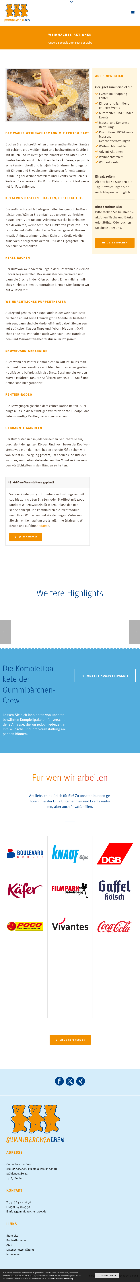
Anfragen (42, 525)
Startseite (12, 1235)
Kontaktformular (16, 1240)
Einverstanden (108, 1275)
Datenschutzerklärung (20, 1249)
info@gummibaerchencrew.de (27, 1211)
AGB (9, 1245)
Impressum (13, 1254)
